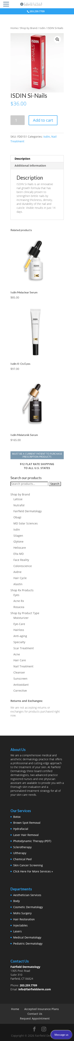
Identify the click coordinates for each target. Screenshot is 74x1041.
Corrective (20, 690)
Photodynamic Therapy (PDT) (32, 841)
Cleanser (19, 672)
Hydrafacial (20, 829)
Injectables (20, 925)
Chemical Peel (22, 859)
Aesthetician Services (27, 895)
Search (54, 484)
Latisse (17, 499)
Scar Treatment (23, 648)
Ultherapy (19, 853)
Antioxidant (21, 685)
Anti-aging (20, 636)
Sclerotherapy (22, 847)
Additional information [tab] (30, 165)
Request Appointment (35, 1018)
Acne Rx (18, 601)
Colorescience (22, 566)
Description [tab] (22, 158)
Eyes (16, 595)
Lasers (17, 931)
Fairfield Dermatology (27, 511)
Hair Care (19, 660)
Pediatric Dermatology (27, 943)
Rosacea (18, 607)
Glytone (18, 541)
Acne (16, 654)
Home (14, 28)
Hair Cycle (20, 578)
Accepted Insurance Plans (41, 1009)
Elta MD (18, 554)
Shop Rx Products (22, 590)
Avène (17, 572)
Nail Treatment (23, 666)
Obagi (17, 517)
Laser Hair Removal (26, 835)
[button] (57, 39)
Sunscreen (20, 678)
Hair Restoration (24, 919)
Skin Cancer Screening (28, 865)
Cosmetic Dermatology (28, 907)
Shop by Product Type (24, 613)
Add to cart (43, 120)
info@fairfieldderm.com (34, 989)
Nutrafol (18, 505)
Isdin (42, 28)
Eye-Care (19, 624)
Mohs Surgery (22, 913)
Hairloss (18, 630)
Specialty (19, 642)
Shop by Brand (28, 28)
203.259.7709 (28, 985)
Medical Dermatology (27, 937)
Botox (17, 817)
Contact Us (34, 1014)
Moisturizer (21, 618)
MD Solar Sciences (25, 523)
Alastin (17, 584)
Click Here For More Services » (33, 871)
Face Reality (21, 560)
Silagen (18, 535)
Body (16, 901)
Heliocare (19, 547)
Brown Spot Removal (26, 823)
